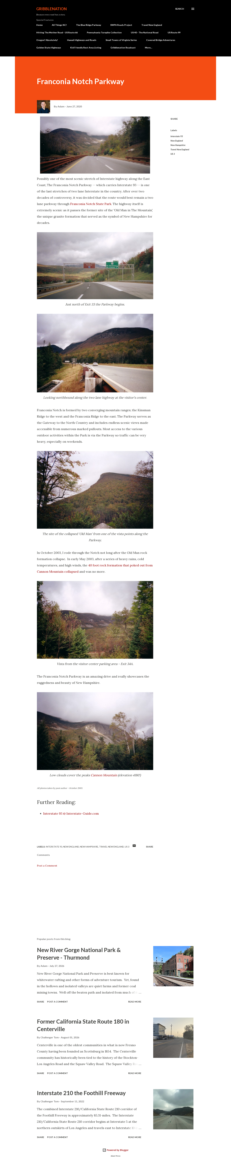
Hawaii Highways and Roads (81, 40)
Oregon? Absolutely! (47, 40)
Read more (134, 1001)
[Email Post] (134, 846)
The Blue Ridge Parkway (88, 25)
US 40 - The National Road (144, 32)
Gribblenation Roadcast (123, 47)
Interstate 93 (176, 136)
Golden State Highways (48, 47)
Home (39, 25)
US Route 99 (174, 32)
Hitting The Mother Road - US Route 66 (57, 32)
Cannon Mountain (104, 775)
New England (176, 140)
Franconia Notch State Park (90, 204)
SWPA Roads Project (121, 25)
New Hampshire (177, 145)
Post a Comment (47, 865)
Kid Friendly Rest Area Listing (85, 47)
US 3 (172, 153)
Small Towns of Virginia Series (121, 40)
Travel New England (151, 25)
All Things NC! (59, 25)
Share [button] (174, 118)
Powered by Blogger (117, 1150)
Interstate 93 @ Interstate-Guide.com (71, 813)
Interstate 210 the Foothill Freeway (81, 1092)
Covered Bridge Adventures (160, 40)
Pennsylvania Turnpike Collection (104, 32)
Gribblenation (51, 8)
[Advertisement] (90, 898)
